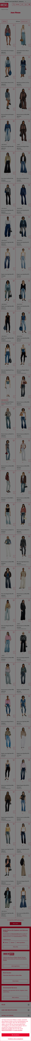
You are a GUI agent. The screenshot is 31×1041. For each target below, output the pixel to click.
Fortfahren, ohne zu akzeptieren (15, 1038)
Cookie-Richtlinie (18, 1030)
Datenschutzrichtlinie (7, 1030)
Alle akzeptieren (15, 1034)
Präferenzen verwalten (7, 1028)
